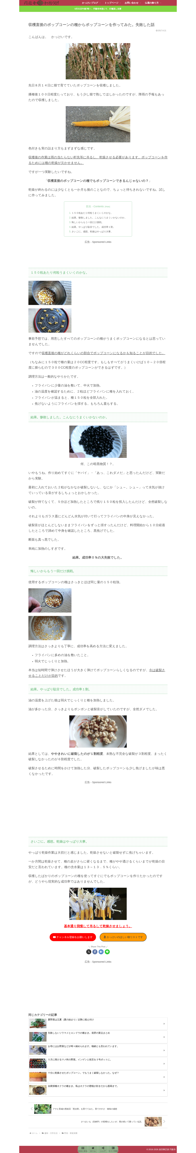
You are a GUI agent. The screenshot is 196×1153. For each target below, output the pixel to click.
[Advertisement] (98, 255)
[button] (83, 1149)
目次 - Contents (95, 206)
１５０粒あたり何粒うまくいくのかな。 (92, 213)
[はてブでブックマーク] (101, 951)
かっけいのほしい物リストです (124, 937)
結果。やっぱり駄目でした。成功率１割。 (93, 227)
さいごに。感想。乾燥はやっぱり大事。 (92, 231)
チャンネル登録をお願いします (74, 937)
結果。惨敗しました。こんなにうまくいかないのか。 (99, 217)
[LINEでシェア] (107, 951)
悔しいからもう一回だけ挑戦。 (88, 222)
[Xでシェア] (88, 951)
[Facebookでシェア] (94, 951)
